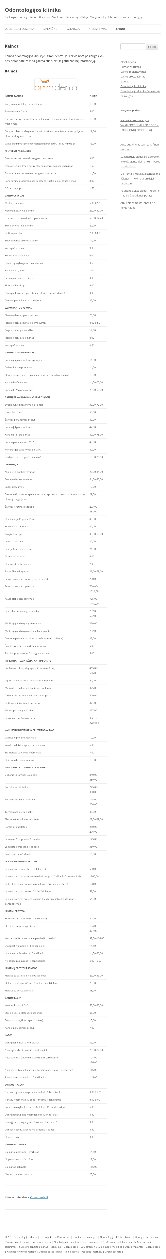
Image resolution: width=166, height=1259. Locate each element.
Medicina (56, 1246)
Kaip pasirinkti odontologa (21, 1251)
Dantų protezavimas (132, 76)
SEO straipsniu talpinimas (117, 1242)
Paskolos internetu (91, 1251)
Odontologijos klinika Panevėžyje (140, 91)
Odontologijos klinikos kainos (116, 1237)
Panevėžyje (50, 29)
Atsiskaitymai (128, 62)
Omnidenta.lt (39, 1197)
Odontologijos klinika (33, 9)
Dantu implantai (134, 1246)
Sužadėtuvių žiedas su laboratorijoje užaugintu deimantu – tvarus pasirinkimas (140, 161)
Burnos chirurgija (130, 67)
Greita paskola (113, 1251)
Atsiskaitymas (98, 29)
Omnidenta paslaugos (85, 1237)
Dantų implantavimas (133, 71)
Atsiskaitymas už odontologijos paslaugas (77, 1242)
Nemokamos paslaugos (134, 120)
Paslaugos (73, 29)
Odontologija (71, 1246)
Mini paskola (72, 1251)
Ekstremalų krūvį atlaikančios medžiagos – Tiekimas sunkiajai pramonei (140, 178)
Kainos (121, 29)
